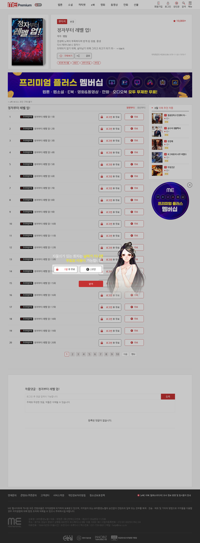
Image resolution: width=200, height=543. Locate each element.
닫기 (91, 284)
